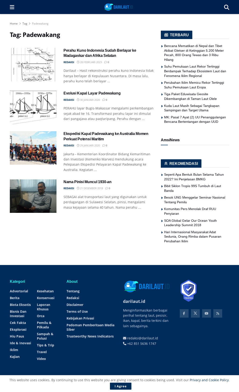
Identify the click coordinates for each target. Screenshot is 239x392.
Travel (42, 352)
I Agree (121, 386)
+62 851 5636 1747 (141, 343)
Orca (40, 316)
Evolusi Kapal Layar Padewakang (91, 93)
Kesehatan (45, 291)
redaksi (68, 62)
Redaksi (73, 298)
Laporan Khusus (43, 306)
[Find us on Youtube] (206, 313)
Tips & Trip (45, 345)
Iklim (14, 350)
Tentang (73, 291)
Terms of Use (77, 311)
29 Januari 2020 (89, 145)
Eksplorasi (18, 329)
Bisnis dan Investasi (18, 313)
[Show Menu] (12, 7)
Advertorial (19, 291)
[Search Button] (226, 7)
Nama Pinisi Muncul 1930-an (87, 182)
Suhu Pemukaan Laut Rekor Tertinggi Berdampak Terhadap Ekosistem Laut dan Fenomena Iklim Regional (195, 71)
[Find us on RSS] (217, 313)
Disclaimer (75, 304)
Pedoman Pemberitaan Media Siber (90, 327)
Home (14, 23)
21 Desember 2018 (91, 188)
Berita (14, 298)
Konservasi (45, 298)
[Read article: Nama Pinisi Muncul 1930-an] (33, 196)
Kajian (15, 356)
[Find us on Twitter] (195, 313)
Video (41, 358)
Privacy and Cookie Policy (209, 380)
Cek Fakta (18, 322)
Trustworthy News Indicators (90, 336)
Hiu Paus (17, 336)
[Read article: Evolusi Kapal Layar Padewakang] (33, 107)
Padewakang (40, 23)
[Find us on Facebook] (184, 313)
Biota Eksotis (20, 304)
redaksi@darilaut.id (142, 338)
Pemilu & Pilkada (44, 324)
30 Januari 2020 (89, 100)
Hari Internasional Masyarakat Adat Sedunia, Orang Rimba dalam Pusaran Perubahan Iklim (192, 236)
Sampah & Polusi (45, 336)
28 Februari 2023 (90, 62)
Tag (24, 23)
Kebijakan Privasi (80, 318)
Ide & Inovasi (20, 343)
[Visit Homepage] (119, 7)
